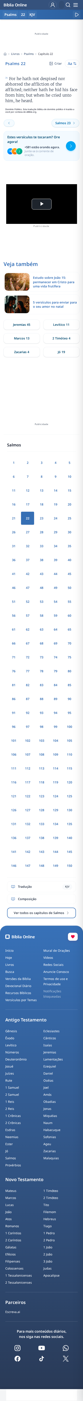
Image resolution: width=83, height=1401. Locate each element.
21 (13, 518)
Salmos (10, 1158)
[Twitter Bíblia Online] (65, 1358)
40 (69, 560)
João (8, 1212)
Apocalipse (51, 1275)
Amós (47, 1094)
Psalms (29, 54)
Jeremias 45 (21, 324)
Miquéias (50, 1116)
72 (27, 657)
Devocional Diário (18, 986)
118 (41, 782)
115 (69, 768)
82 (27, 685)
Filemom (49, 1212)
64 (55, 629)
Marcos (10, 1198)
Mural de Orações (56, 950)
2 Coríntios (13, 1240)
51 (13, 601)
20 (69, 504)
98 (41, 727)
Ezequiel (49, 1066)
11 (13, 490)
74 (55, 657)
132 (27, 824)
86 (13, 699)
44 (55, 574)
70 (69, 643)
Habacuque (51, 1130)
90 (69, 699)
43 (41, 574)
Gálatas (10, 1247)
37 (27, 560)
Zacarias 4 (21, 352)
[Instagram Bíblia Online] (17, 1348)
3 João (47, 1261)
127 (27, 810)
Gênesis (11, 1031)
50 (69, 588)
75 (69, 657)
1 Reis (9, 1101)
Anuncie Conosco (56, 972)
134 (55, 824)
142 (27, 852)
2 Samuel (12, 1094)
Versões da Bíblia (18, 979)
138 (41, 838)
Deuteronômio (16, 1059)
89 (55, 699)
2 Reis (9, 1109)
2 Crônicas (13, 1123)
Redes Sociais (53, 965)
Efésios (10, 1254)
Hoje (8, 957)
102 (27, 740)
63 (41, 629)
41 (13, 574)
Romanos (12, 1226)
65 (69, 629)
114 (55, 768)
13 (41, 490)
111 (13, 768)
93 (41, 713)
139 (55, 838)
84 (55, 685)
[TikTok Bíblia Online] (41, 1358)
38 (41, 560)
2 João (47, 1254)
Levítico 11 (61, 324)
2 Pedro (49, 1240)
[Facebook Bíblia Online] (17, 1358)
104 (55, 740)
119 (55, 782)
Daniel (48, 1073)
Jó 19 (61, 352)
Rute (8, 1080)
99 (55, 727)
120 (69, 782)
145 (69, 852)
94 (55, 713)
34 (55, 546)
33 (41, 546)
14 (55, 490)
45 (69, 574)
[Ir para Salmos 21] (9, 123)
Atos (8, 1219)
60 (69, 615)
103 (41, 740)
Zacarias (49, 1151)
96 (13, 727)
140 (69, 838)
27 (27, 532)
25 (69, 518)
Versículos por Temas (21, 1000)
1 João (47, 1247)
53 (41, 601)
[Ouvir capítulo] (76, 14)
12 (27, 490)
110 (69, 754)
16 (13, 504)
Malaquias (51, 1158)
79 (55, 671)
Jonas (47, 1109)
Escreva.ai (12, 1312)
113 (41, 768)
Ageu (47, 1144)
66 (13, 643)
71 (13, 657)
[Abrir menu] (75, 5)
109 (55, 754)
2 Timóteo (50, 1198)
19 (55, 504)
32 (27, 546)
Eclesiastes (51, 1031)
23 (41, 518)
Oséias (48, 1080)
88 (41, 699)
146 (13, 865)
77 (27, 671)
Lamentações (53, 1059)
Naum (47, 1123)
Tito (46, 1205)
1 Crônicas (13, 1116)
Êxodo (9, 1038)
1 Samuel (12, 1087)
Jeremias (49, 1052)
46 (13, 588)
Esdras (10, 1130)
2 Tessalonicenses (18, 1282)
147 (27, 865)
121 (13, 796)
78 (41, 671)
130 (69, 810)
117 (27, 782)
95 (69, 713)
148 (41, 865)
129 (55, 810)
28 (41, 532)
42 (27, 574)
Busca (9, 972)
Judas (47, 1268)
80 (69, 671)
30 (69, 532)
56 (13, 615)
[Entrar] (53, 5)
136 (13, 838)
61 (13, 629)
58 (41, 615)
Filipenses (12, 1261)
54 (55, 601)
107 (27, 754)
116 (13, 782)
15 (69, 490)
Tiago (47, 1226)
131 (13, 824)
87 (27, 699)
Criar (58, 63)
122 (27, 796)
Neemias (11, 1137)
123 (41, 796)
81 (13, 685)
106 (13, 754)
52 (27, 601)
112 (27, 768)
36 (13, 560)
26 (13, 532)
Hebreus (49, 1219)
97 (27, 727)
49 (55, 588)
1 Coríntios (13, 1233)
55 (69, 601)
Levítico (10, 1045)
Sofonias (49, 1137)
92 (27, 713)
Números (12, 1052)
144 (55, 852)
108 (41, 754)
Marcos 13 (21, 338)
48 (41, 588)
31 (13, 546)
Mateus (10, 1191)
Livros (15, 54)
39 (55, 560)
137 (27, 838)
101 (13, 740)
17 (27, 504)
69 (55, 643)
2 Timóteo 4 (61, 338)
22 (23, 14)
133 (41, 824)
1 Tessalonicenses (18, 1275)
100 (69, 727)
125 (69, 796)
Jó (6, 1151)
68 (41, 643)
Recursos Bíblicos (18, 993)
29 (55, 532)
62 (27, 629)
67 (27, 643)
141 (13, 852)
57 (27, 615)
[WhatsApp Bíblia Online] (65, 1348)
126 (13, 810)
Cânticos (49, 1038)
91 (13, 713)
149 (55, 865)
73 (41, 657)
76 (13, 671)
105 (69, 740)
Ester (9, 1144)
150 (69, 865)
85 (69, 685)
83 (41, 685)
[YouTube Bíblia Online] (41, 1348)
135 (69, 824)
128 (41, 810)
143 (41, 852)
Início (9, 950)
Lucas (9, 1205)
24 (55, 518)
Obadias (49, 1101)
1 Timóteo (50, 1191)
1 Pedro (49, 1233)
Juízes (9, 1073)
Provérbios (13, 1165)
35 (69, 546)
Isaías (47, 1045)
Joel (46, 1087)
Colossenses (14, 1268)
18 (41, 504)
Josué (9, 1066)
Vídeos (48, 957)
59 (55, 615)
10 (69, 476)
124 (55, 796)
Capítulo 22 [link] (45, 54)
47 (27, 588)
